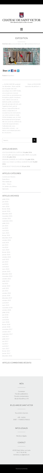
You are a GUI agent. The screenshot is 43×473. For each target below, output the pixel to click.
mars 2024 (5, 250)
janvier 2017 (6, 353)
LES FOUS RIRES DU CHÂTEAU (12, 152)
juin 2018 (5, 315)
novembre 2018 (7, 307)
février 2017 (6, 351)
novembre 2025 (7, 216)
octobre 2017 (6, 332)
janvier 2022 (6, 286)
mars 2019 (5, 305)
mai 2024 (5, 247)
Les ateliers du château (9, 186)
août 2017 (5, 336)
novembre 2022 (7, 276)
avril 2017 (5, 346)
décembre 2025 (7, 214)
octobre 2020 (6, 293)
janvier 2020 (6, 295)
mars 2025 (5, 233)
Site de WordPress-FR (21, 398)
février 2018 (6, 324)
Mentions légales (21, 436)
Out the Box (24, 468)
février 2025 (6, 235)
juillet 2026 (5, 199)
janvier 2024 (6, 254)
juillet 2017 (5, 339)
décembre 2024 (7, 238)
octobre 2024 (6, 240)
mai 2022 (5, 283)
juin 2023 (5, 262)
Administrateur (33, 44)
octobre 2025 (6, 218)
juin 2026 (5, 201)
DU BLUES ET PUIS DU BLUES (12, 166)
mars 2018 (5, 322)
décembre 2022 (7, 274)
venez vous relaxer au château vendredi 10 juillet (17, 162)
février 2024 (6, 252)
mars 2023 (5, 269)
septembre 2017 (7, 334)
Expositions (11, 75)
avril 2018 (5, 320)
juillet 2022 (5, 281)
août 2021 (5, 288)
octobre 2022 (6, 279)
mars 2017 (5, 348)
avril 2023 (5, 267)
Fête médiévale (6, 181)
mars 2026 (5, 206)
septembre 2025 (7, 221)
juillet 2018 (5, 312)
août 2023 (5, 259)
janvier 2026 (6, 211)
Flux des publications (21, 394)
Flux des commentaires (21, 396)
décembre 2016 (7, 356)
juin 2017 (5, 341)
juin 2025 (5, 226)
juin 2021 (5, 291)
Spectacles (5, 189)
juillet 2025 (5, 223)
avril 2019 (5, 303)
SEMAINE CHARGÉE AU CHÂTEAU (13, 159)
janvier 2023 (6, 271)
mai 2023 (5, 264)
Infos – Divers (6, 184)
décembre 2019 (7, 298)
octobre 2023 (6, 257)
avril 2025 (5, 230)
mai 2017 (5, 344)
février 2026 (6, 209)
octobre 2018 (6, 310)
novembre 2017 (7, 329)
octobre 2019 (6, 300)
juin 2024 (5, 245)
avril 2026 (5, 204)
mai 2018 (5, 317)
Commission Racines (8, 177)
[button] (21, 29)
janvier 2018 (6, 327)
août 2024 (5, 242)
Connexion (21, 391)
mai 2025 (5, 228)
